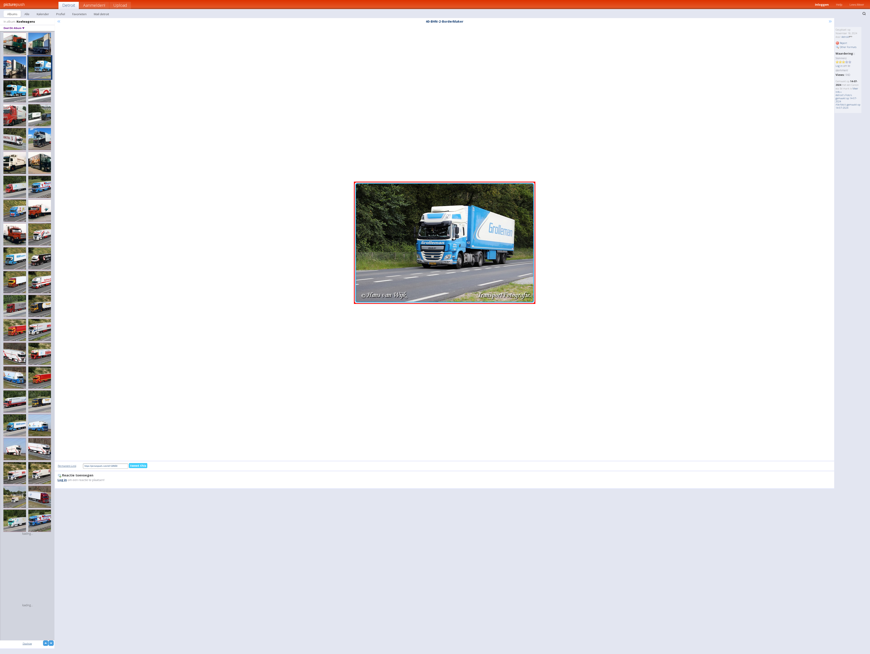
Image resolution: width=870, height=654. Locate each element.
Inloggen (822, 4)
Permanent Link (67, 465)
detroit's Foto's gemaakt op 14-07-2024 (846, 98)
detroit (845, 36)
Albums (12, 14)
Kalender (43, 14)
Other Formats (847, 47)
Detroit (68, 5)
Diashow (27, 643)
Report (843, 43)
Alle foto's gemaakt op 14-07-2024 (848, 106)
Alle (26, 14)
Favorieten (79, 14)
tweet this (138, 466)
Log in (839, 65)
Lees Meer (857, 4)
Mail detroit (101, 14)
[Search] (864, 13)
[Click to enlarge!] (444, 243)
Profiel (60, 14)
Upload (120, 5)
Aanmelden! (94, 5)
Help (839, 4)
